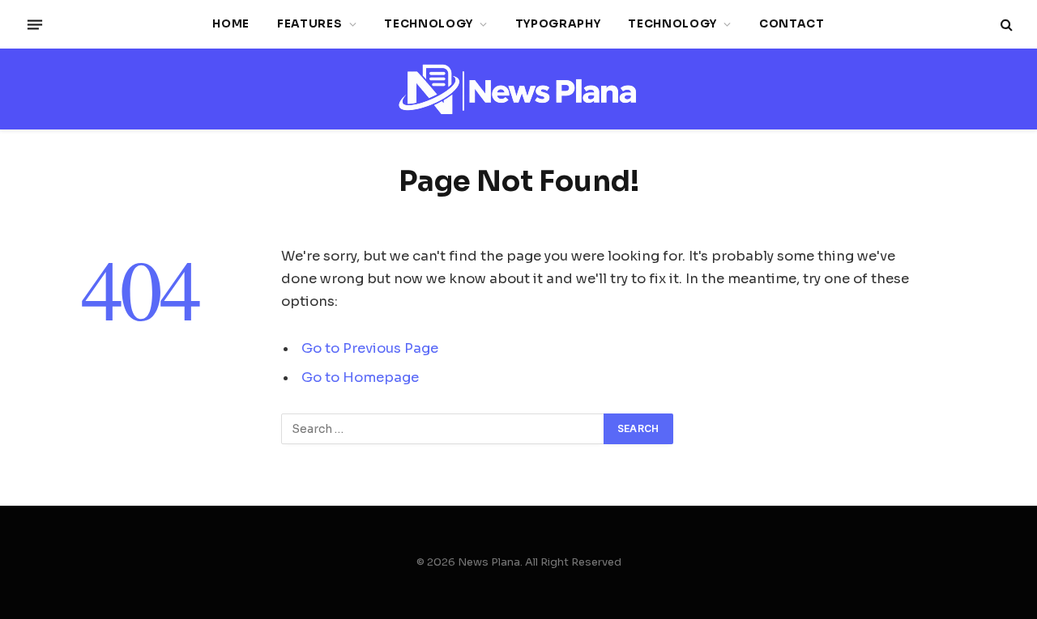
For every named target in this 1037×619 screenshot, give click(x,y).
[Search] (1005, 24)
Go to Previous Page (369, 348)
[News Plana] (518, 89)
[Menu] (35, 24)
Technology (428, 24)
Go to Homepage (360, 377)
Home (231, 24)
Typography (558, 24)
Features (309, 24)
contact (792, 24)
